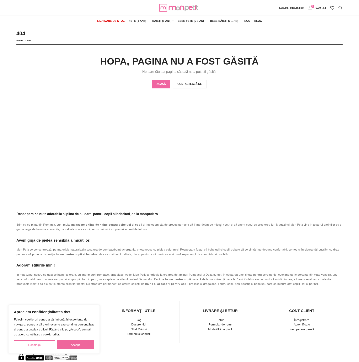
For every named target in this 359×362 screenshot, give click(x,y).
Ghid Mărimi (139, 329)
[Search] (340, 8)
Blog (138, 320)
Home (19, 40)
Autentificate (302, 324)
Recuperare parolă (301, 329)
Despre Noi (138, 324)
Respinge (34, 344)
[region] (54, 329)
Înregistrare (301, 320)
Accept (75, 344)
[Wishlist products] (332, 8)
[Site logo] (179, 7)
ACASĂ (161, 84)
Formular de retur (220, 324)
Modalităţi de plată (220, 329)
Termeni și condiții (138, 333)
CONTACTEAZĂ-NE (189, 84)
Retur (220, 320)
